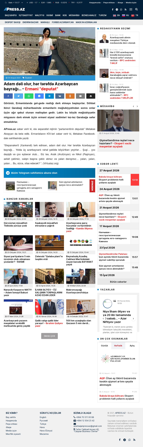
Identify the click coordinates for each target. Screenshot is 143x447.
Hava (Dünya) (46, 431)
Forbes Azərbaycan (63, 22)
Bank (57, 15)
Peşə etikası (109, 2)
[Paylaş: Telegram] (49, 96)
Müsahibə (74, 15)
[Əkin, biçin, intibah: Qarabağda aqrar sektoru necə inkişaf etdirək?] (104, 73)
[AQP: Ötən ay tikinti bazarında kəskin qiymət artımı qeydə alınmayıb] (118, 360)
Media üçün (131, 2)
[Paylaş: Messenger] (39, 96)
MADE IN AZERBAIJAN (86, 22)
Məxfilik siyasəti (13, 434)
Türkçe (43, 424)
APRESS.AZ (120, 413)
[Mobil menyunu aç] (131, 9)
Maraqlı (45, 22)
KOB (65, 15)
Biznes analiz (89, 15)
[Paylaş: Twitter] (18, 96)
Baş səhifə (11, 15)
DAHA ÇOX (49, 336)
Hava (42, 427)
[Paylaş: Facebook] (8, 96)
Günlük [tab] (104, 345)
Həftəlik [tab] (118, 345)
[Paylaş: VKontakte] (59, 96)
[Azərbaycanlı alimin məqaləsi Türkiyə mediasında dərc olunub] (104, 38)
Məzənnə (44, 434)
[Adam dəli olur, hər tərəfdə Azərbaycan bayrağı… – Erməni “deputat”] (49, 51)
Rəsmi (50, 15)
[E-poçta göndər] (80, 96)
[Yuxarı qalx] (135, 439)
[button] (90, 96)
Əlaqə (120, 2)
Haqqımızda (95, 2)
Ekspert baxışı (12, 22)
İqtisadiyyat (26, 15)
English (43, 417)
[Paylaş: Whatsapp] (28, 96)
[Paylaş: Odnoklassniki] (70, 96)
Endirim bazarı (30, 22)
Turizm (102, 15)
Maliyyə (39, 15)
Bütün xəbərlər (118, 281)
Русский (44, 421)
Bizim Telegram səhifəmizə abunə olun (34, 173)
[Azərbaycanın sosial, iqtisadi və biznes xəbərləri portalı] (14, 9)
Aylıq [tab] (132, 345)
